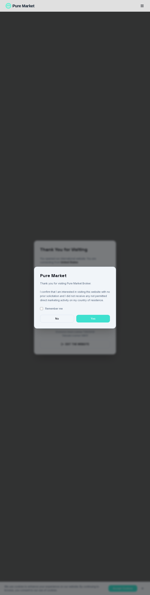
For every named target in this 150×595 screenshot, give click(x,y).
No (57, 318)
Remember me (54, 308)
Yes (93, 318)
